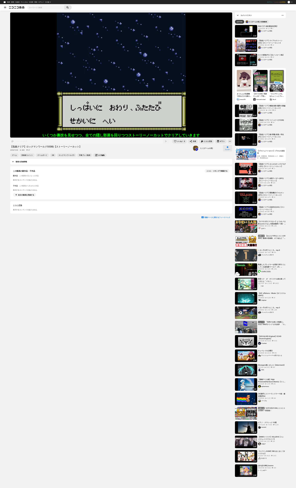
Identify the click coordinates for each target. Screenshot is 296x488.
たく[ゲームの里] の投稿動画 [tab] (258, 22)
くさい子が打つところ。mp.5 (269, 308)
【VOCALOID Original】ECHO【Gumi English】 (269, 337)
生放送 (17, 2)
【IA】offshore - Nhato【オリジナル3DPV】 (272, 294)
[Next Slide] (227, 216)
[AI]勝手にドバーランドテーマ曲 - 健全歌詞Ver (271, 395)
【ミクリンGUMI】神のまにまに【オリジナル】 (271, 452)
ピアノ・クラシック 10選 (267, 422)
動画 (8, 2)
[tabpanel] (260, 251)
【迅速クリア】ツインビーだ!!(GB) (271, 120)
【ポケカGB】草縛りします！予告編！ (260, 95)
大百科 (31, 2)
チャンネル (24, 2)
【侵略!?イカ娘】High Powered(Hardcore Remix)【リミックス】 (272, 380)
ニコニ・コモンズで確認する (217, 171)
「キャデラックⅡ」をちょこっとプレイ (276, 95)
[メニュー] (230, 141)
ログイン (270, 2)
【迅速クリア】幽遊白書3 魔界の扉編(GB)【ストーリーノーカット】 (271, 107)
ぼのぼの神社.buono (265, 465)
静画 (12, 2)
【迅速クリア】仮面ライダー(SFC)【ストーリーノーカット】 (271, 179)
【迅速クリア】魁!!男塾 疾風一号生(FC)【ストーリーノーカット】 (271, 135)
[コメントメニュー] (282, 15)
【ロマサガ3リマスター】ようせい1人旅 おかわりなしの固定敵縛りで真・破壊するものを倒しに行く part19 (272, 222)
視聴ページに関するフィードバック (217, 238)
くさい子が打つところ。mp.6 (269, 250)
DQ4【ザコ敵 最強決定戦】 (268, 26)
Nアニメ (41, 2)
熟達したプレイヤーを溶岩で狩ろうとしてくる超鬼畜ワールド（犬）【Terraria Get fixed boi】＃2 (272, 265)
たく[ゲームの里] (206, 148)
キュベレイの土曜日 (265, 351)
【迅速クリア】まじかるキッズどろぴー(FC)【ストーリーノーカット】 (272, 165)
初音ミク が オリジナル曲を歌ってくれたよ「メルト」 (272, 280)
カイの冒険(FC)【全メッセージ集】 (271, 55)
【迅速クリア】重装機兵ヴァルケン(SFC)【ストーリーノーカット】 (271, 194)
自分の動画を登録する (26, 195)
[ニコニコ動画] (17, 7)
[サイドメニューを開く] (5, 7)
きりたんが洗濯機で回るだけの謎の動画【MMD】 (243, 95)
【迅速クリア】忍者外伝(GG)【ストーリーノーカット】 (271, 208)
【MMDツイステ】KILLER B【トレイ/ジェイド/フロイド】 (271, 438)
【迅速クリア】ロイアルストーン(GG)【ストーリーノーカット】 (270, 41)
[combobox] (45, 7)
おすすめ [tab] (239, 22)
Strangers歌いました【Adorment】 (271, 365)
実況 (35, 2)
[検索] (68, 7)
